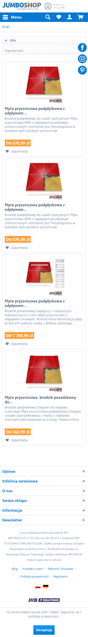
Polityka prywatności (35, 576)
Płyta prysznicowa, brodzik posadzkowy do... (40, 399)
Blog (15, 569)
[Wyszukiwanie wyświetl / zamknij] (47, 17)
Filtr (12, 40)
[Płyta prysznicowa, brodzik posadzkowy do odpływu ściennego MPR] (44, 373)
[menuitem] (12, 17)
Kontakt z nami (33, 569)
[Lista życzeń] (58, 17)
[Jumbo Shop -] (21, 6)
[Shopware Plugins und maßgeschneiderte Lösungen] (44, 600)
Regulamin (60, 576)
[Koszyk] (80, 17)
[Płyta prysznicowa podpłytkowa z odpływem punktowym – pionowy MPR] (44, 181)
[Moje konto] (69, 17)
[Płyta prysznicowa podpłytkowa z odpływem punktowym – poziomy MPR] (44, 84)
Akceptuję (44, 630)
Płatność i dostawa (60, 569)
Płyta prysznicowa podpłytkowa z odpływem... (35, 110)
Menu (16, 17)
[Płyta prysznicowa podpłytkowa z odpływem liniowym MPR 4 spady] (44, 277)
